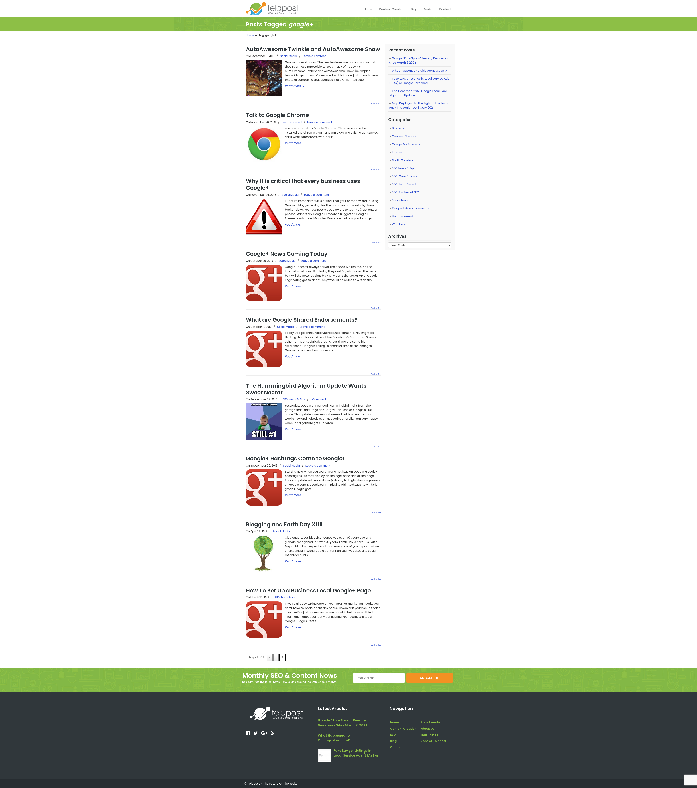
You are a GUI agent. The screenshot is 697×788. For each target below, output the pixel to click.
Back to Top (376, 103)
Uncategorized (292, 122)
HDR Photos (429, 735)
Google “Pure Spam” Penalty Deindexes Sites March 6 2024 (418, 60)
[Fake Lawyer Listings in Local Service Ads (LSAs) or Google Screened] (324, 755)
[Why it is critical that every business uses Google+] (264, 234)
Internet (398, 152)
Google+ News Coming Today (286, 254)
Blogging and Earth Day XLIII (284, 524)
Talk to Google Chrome (277, 115)
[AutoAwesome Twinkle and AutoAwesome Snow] (264, 95)
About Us (427, 729)
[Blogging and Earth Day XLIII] (264, 571)
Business (398, 128)
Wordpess (399, 224)
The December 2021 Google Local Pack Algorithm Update (418, 93)
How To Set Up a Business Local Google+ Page (308, 590)
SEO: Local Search (286, 597)
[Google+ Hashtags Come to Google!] (264, 504)
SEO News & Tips (294, 399)
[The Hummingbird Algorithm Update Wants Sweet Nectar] (264, 439)
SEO (393, 735)
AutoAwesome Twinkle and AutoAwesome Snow (313, 49)
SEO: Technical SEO (405, 192)
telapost (272, 8)
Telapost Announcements (410, 208)
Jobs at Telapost (433, 741)
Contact (396, 747)
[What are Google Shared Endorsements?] (264, 366)
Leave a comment (315, 56)
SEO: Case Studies (404, 176)
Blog (393, 741)
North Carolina (402, 160)
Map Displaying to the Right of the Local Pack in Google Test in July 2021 (418, 105)
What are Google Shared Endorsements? (301, 320)
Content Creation (404, 136)
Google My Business (406, 144)
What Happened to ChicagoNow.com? (419, 71)
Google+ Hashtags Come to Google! (295, 458)
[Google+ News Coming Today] (264, 300)
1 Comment (318, 399)
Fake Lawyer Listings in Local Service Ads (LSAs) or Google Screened (419, 81)
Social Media (288, 56)
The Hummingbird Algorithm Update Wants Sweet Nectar (306, 389)
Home (250, 35)
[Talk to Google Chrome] (264, 161)
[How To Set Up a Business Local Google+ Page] (264, 637)
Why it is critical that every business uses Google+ (303, 184)
